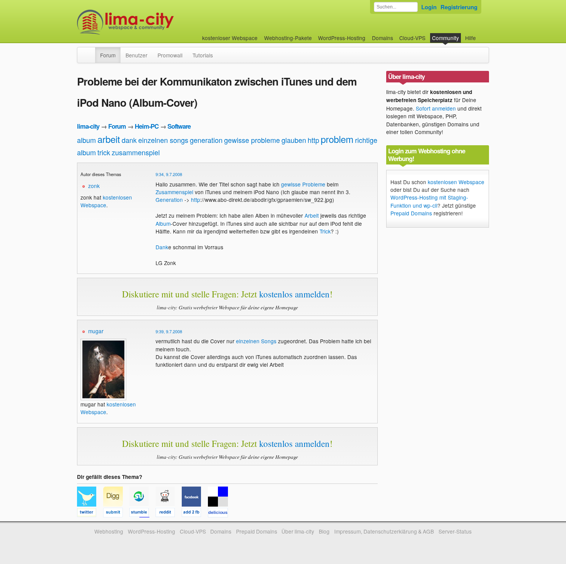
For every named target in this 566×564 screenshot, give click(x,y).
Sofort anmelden (436, 108)
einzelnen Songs (256, 341)
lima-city (88, 126)
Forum (108, 55)
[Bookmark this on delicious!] (220, 513)
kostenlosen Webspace (456, 182)
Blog (324, 531)
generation (206, 140)
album (86, 140)
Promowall (170, 55)
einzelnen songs (163, 140)
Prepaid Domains (411, 213)
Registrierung (458, 7)
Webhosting (108, 531)
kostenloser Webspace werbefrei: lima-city (154, 22)
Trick (325, 231)
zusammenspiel (136, 152)
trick (103, 152)
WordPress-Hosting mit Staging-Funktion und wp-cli (429, 201)
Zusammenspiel (174, 192)
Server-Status (455, 531)
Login (429, 7)
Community (445, 38)
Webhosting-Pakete (288, 38)
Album (163, 223)
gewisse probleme (252, 140)
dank (129, 140)
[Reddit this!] (169, 513)
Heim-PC (147, 126)
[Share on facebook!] (195, 513)
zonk (94, 186)
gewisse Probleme (303, 184)
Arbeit (312, 215)
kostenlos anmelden (294, 294)
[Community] (90, 51)
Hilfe (470, 38)
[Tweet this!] (90, 513)
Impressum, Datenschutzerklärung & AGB (384, 531)
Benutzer (136, 55)
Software (179, 126)
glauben (293, 140)
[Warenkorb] (482, 34)
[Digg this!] (116, 513)
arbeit (108, 139)
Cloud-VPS (412, 38)
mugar (96, 331)
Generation (169, 199)
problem (337, 139)
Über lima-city (297, 531)
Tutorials (203, 55)
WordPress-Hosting (341, 38)
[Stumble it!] (142, 513)
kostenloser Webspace (230, 38)
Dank (162, 247)
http (313, 140)
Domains (382, 38)
